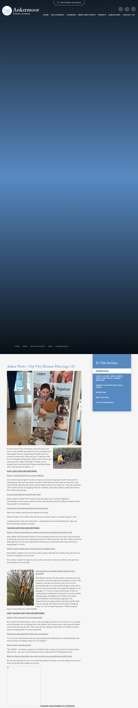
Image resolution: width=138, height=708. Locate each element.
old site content (37, 346)
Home (17, 346)
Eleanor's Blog (62, 346)
